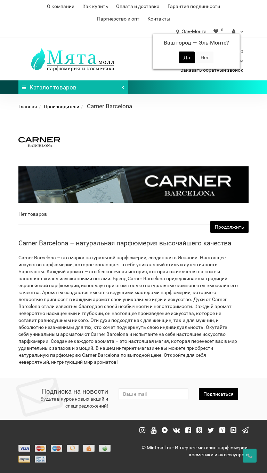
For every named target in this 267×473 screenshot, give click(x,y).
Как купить (95, 6)
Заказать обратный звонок (211, 70)
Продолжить (229, 227)
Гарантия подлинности (194, 6)
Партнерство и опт (118, 19)
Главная (27, 106)
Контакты (158, 19)
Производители (61, 106)
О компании (60, 6)
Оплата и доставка (138, 6)
